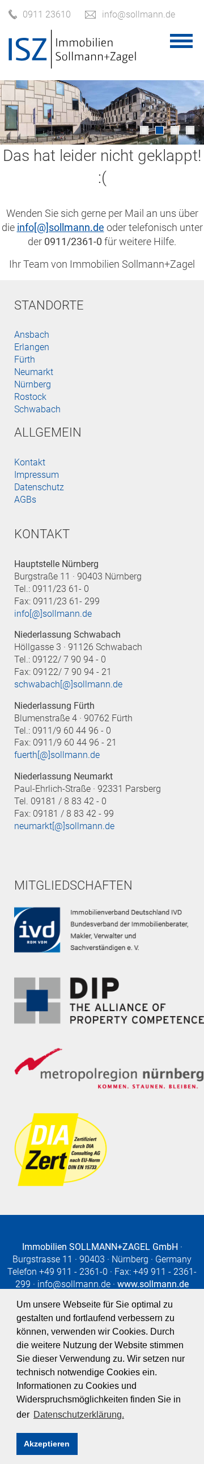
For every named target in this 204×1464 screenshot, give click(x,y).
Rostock (30, 396)
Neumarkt (33, 372)
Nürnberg (32, 384)
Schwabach (37, 409)
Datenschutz (39, 487)
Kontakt (29, 462)
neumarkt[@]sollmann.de (64, 826)
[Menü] (181, 40)
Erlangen (31, 347)
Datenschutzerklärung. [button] (78, 1414)
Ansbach (31, 334)
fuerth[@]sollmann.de (57, 755)
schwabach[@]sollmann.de (68, 684)
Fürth (24, 359)
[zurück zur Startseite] (72, 62)
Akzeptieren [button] (47, 1443)
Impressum (36, 474)
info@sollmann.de (73, 1284)
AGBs (25, 499)
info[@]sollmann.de (53, 613)
